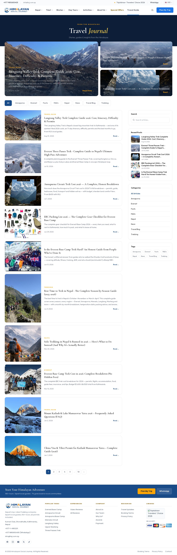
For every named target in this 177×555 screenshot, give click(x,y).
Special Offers (117, 10)
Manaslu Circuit (51, 520)
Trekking (104, 103)
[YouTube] (18, 542)
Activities (87, 10)
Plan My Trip (165, 10)
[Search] (152, 10)
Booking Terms (127, 513)
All (8, 103)
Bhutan (59, 10)
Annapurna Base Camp (55, 516)
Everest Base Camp (53, 509)
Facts (45, 103)
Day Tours (73, 10)
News (77, 103)
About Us (101, 10)
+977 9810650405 (11, 2)
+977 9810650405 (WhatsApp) (17, 532)
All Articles (135, 193)
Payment (99, 523)
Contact (168, 551)
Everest (34, 103)
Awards (99, 520)
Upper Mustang (51, 527)
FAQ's (56, 103)
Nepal (37, 10)
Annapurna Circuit (52, 513)
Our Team (100, 513)
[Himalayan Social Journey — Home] (17, 10)
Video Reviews (76, 509)
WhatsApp (154, 2)
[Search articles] (134, 120)
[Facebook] (7, 542)
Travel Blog (90, 103)
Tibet (48, 10)
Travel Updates (127, 509)
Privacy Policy (127, 516)
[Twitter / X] (24, 542)
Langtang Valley (52, 523)
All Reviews (75, 513)
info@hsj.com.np (29, 2)
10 (78, 472)
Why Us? (99, 516)
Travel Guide (133, 10)
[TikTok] (29, 542)
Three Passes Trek (53, 530)
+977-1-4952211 (11, 528)
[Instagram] (13, 542)
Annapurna (20, 103)
